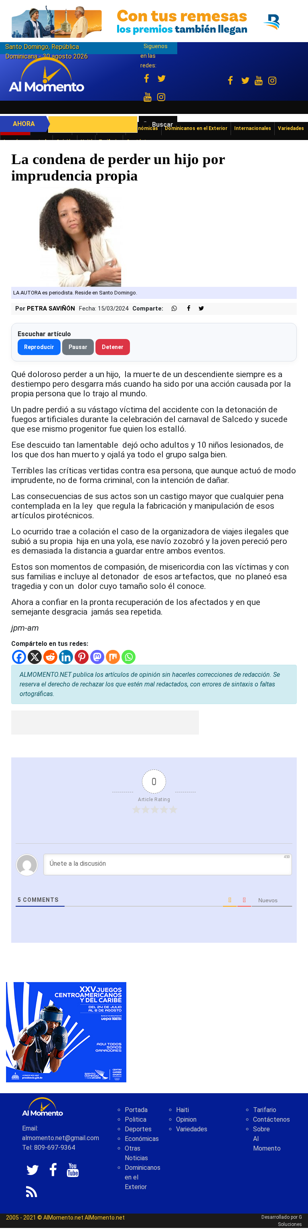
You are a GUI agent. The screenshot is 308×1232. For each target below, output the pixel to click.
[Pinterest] (82, 657)
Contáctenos (271, 1119)
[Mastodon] (97, 657)
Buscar (162, 124)
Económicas (142, 1139)
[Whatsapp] (129, 657)
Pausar (78, 347)
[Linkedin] (66, 657)
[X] (35, 657)
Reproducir (39, 347)
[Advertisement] (105, 722)
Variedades (191, 1129)
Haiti (182, 1110)
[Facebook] (19, 657)
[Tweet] (198, 308)
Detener (113, 347)
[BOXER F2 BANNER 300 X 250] (66, 1031)
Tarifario (264, 1110)
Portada (136, 1110)
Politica (135, 1119)
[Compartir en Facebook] (184, 308)
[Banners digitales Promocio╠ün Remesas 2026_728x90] (154, 21)
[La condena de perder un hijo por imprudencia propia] (81, 236)
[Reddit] (50, 657)
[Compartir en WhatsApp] (171, 308)
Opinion (186, 1119)
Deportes (138, 1129)
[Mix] (113, 657)
